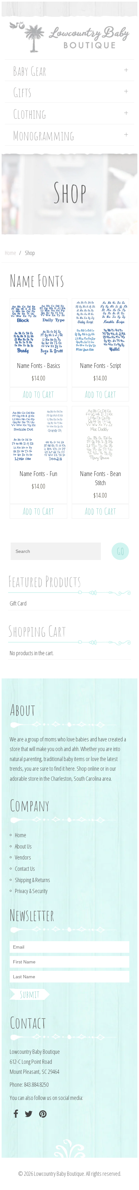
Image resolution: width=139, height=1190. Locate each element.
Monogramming (43, 135)
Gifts (22, 92)
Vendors (23, 857)
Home (10, 253)
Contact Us (25, 868)
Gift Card (18, 603)
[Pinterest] (42, 1114)
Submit (29, 994)
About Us (23, 846)
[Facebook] (15, 1114)
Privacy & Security (31, 891)
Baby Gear (29, 71)
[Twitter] (27, 1114)
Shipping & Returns (32, 880)
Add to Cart (38, 394)
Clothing (29, 114)
